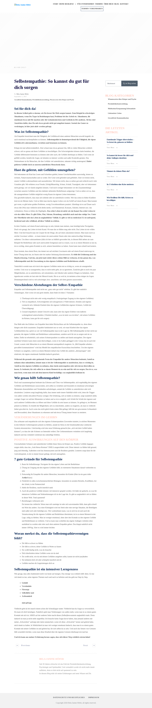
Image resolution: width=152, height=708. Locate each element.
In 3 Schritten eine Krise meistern (120, 184)
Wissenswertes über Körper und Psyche (62, 100)
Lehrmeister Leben (114, 113)
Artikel (25, 478)
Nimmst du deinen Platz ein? (118, 171)
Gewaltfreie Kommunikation (23, 100)
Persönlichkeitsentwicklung (40, 100)
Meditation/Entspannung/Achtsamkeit (121, 109)
